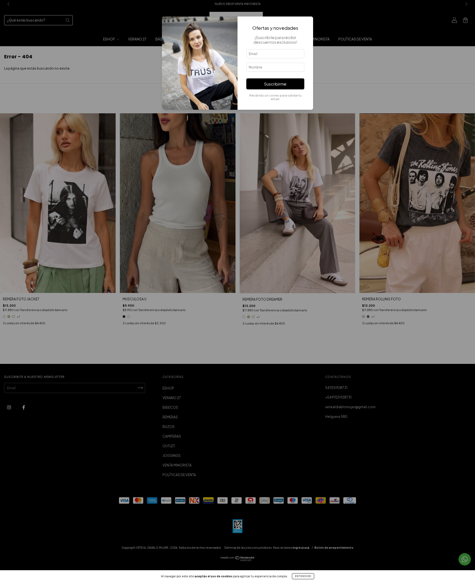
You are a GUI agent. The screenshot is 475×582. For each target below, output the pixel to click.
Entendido (303, 576)
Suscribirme (275, 83)
